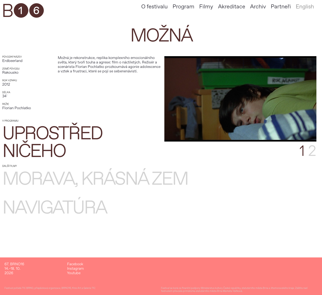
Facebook (75, 264)
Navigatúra (54, 208)
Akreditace (231, 6)
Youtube (73, 273)
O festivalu (154, 6)
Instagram (75, 268)
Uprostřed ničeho (52, 142)
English (305, 6)
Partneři (281, 6)
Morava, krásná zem (95, 179)
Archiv (258, 6)
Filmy (206, 6)
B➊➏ (22, 11)
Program (183, 6)
